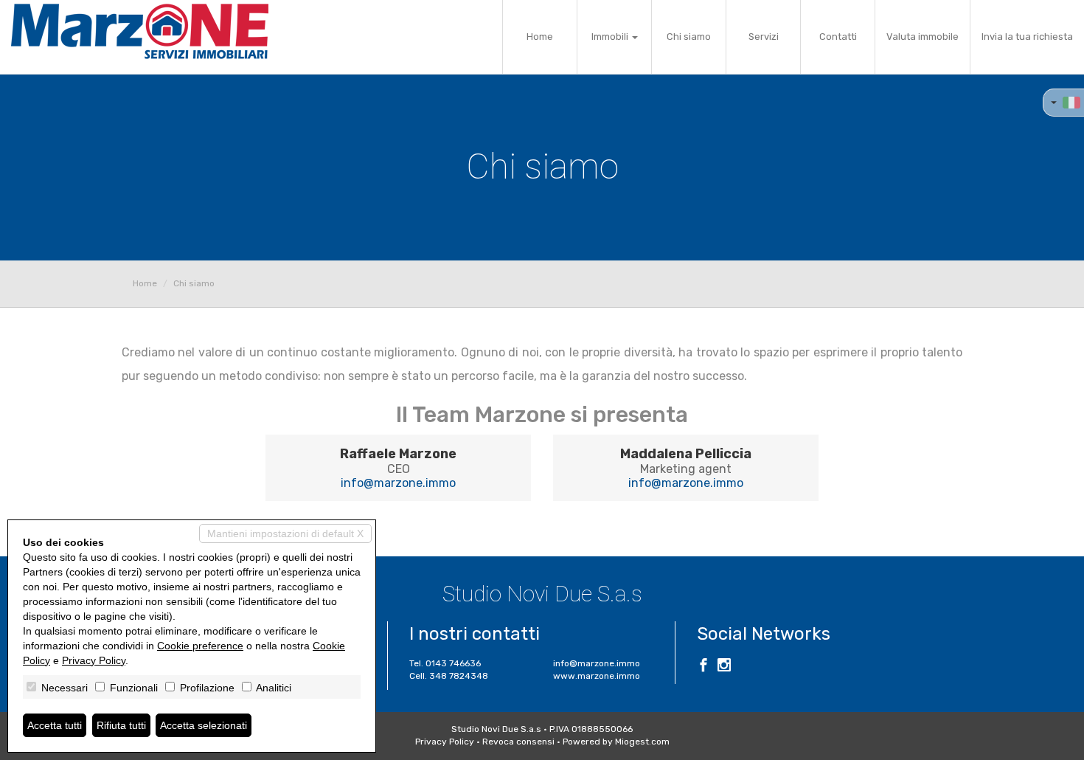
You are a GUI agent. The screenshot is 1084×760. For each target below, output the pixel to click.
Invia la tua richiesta (1027, 36)
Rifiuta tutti (121, 725)
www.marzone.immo (596, 676)
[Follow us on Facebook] (703, 667)
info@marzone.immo (398, 483)
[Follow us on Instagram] (724, 667)
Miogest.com (642, 741)
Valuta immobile (922, 36)
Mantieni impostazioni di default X (285, 533)
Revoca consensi (518, 741)
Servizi (763, 36)
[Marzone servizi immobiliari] (139, 31)
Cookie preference (200, 646)
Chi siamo (689, 36)
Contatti (838, 36)
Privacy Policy (444, 741)
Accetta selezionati (203, 725)
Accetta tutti (54, 725)
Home (540, 36)
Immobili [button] (610, 36)
